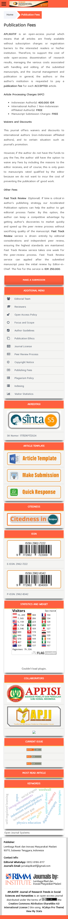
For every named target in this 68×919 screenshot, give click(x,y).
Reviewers (20, 307)
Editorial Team (22, 299)
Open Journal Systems (17, 833)
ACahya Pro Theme (52, 907)
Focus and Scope (24, 323)
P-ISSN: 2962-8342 (17, 594)
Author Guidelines (24, 331)
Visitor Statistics (24, 394)
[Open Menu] (4, 4)
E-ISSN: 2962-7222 (17, 564)
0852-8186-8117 (35, 862)
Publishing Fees (23, 370)
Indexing (19, 386)
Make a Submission (34, 280)
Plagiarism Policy (24, 378)
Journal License (23, 346)
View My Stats (34, 911)
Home (10, 15)
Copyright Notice (24, 362)
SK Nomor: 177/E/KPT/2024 (21, 436)
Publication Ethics (25, 338)
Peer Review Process (26, 354)
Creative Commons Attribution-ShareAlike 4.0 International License (32, 906)
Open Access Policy (26, 315)
